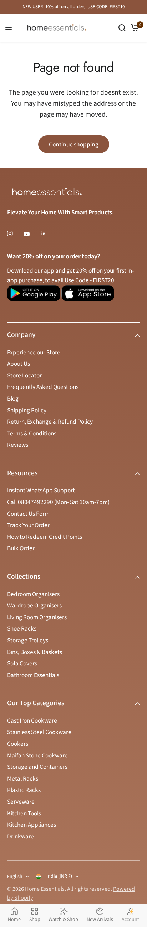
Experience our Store (33, 352)
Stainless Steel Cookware (39, 732)
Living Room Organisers (37, 617)
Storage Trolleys (27, 640)
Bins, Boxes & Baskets (34, 652)
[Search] (122, 28)
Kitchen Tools (24, 813)
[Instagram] (15, 233)
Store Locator (24, 375)
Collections (23, 577)
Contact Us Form (28, 513)
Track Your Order (28, 525)
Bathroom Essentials (33, 675)
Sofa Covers (22, 663)
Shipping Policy (26, 410)
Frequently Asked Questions (42, 386)
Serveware (21, 801)
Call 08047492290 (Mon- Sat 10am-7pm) (58, 502)
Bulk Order (21, 548)
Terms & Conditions (31, 433)
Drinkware (20, 836)
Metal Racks (22, 778)
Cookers (17, 743)
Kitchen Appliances (31, 824)
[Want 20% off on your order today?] (33, 296)
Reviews (17, 444)
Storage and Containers (37, 766)
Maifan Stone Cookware (37, 755)
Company (21, 335)
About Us (18, 363)
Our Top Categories (35, 703)
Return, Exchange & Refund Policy (50, 421)
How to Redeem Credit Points (44, 536)
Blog (13, 398)
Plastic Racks (24, 790)
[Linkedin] (48, 233)
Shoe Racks (21, 628)
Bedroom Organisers (33, 594)
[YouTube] (32, 234)
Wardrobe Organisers (34, 605)
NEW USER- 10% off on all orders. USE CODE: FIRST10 (73, 7)
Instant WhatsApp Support (41, 490)
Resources (22, 473)
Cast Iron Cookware (32, 720)
